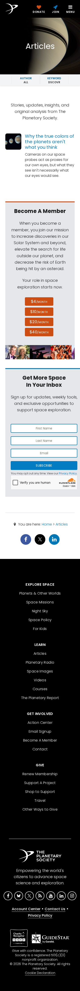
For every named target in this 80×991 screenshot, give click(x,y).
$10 (39, 311)
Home (47, 524)
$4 (39, 301)
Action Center (40, 722)
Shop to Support (40, 791)
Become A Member (40, 740)
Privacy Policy (68, 473)
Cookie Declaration (40, 973)
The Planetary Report (40, 697)
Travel (39, 800)
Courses (40, 689)
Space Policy (40, 619)
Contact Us (55, 909)
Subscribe (44, 465)
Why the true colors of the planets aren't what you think (49, 141)
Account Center (26, 909)
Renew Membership (40, 774)
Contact (40, 749)
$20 (39, 322)
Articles (62, 524)
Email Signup (40, 731)
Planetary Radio (40, 662)
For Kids (40, 628)
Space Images (40, 671)
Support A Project (40, 782)
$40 (39, 332)
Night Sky (40, 611)
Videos (40, 680)
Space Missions (40, 602)
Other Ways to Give (40, 809)
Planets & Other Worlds (40, 593)
